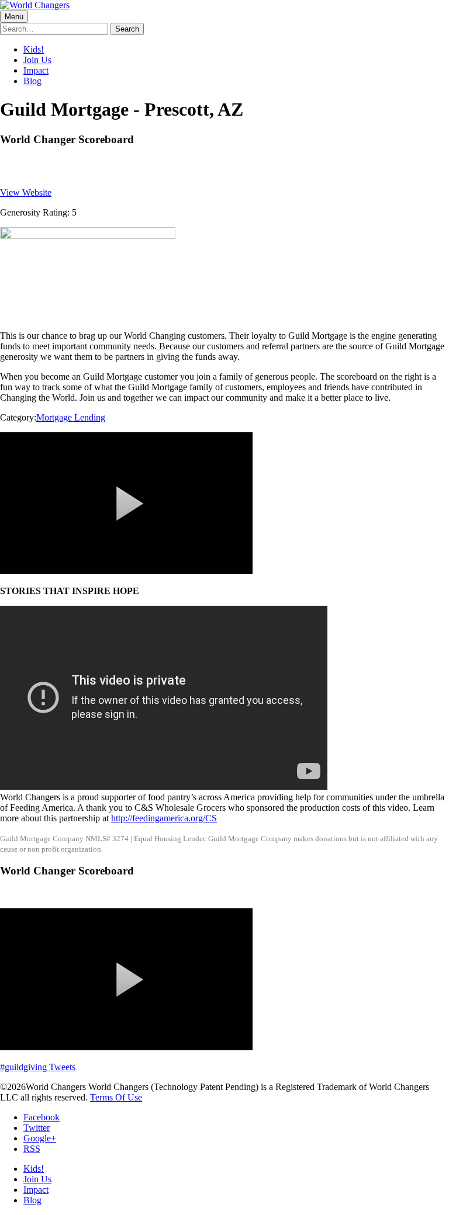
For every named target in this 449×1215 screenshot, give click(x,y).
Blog (32, 81)
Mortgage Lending (70, 417)
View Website (25, 192)
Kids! (33, 49)
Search (127, 29)
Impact (36, 70)
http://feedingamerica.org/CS (164, 818)
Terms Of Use (116, 1097)
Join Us (37, 60)
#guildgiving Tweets (37, 1067)
